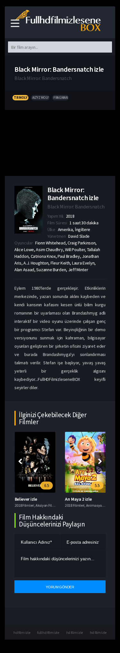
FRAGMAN (60, 97)
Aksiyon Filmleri (48, 505)
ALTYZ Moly (40, 97)
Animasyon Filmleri (101, 505)
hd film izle (21, 632)
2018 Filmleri (24, 505)
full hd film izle (48, 632)
